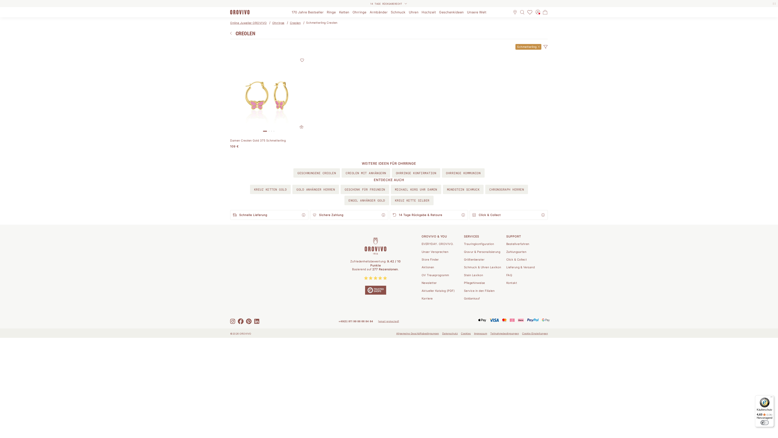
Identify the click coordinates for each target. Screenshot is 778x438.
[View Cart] (545, 12)
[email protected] (388, 321)
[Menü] (771, 397)
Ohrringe (278, 23)
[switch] (765, 422)
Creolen (295, 23)
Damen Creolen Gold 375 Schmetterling (258, 140)
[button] (545, 47)
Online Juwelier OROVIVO (248, 23)
